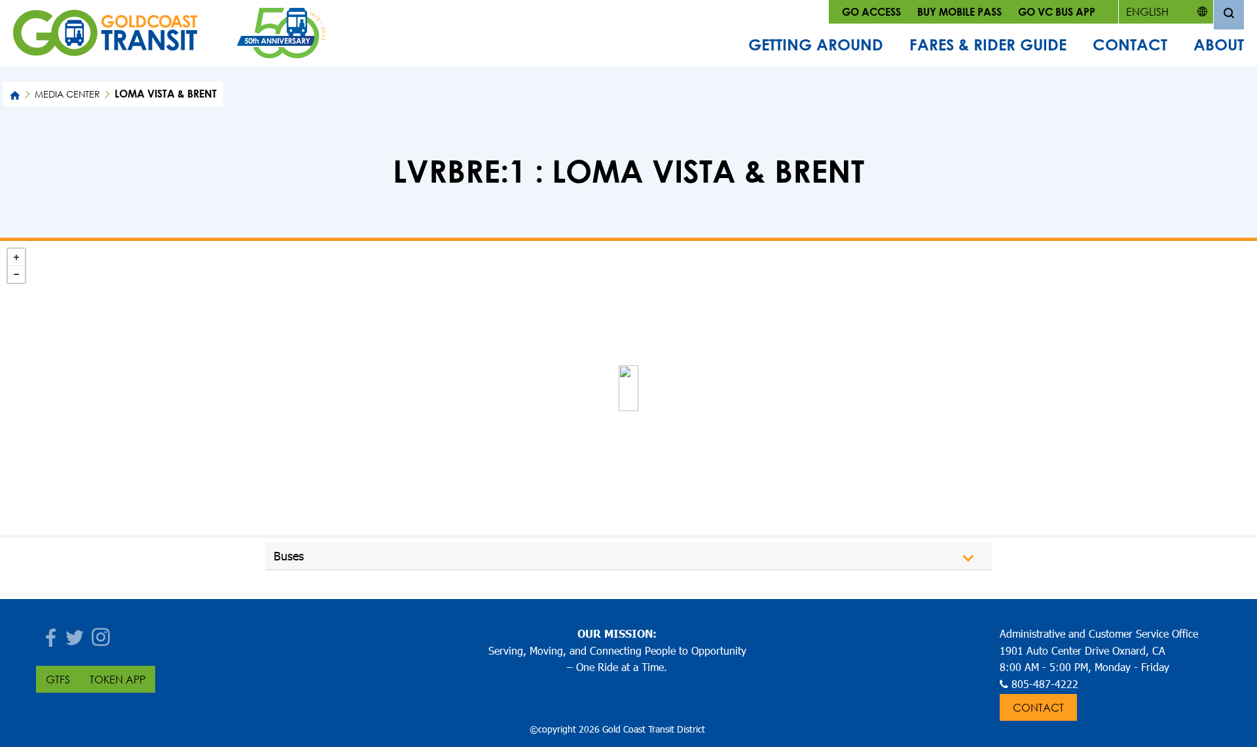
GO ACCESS (871, 11)
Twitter (75, 633)
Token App (117, 679)
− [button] (16, 274)
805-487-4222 (1044, 684)
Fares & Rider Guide (987, 44)
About (1218, 44)
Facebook (49, 633)
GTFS (58, 679)
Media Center (67, 94)
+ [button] (16, 257)
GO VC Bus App (1056, 11)
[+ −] (628, 388)
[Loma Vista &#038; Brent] (628, 388)
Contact (1130, 44)
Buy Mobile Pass (959, 11)
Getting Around (815, 44)
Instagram (101, 633)
